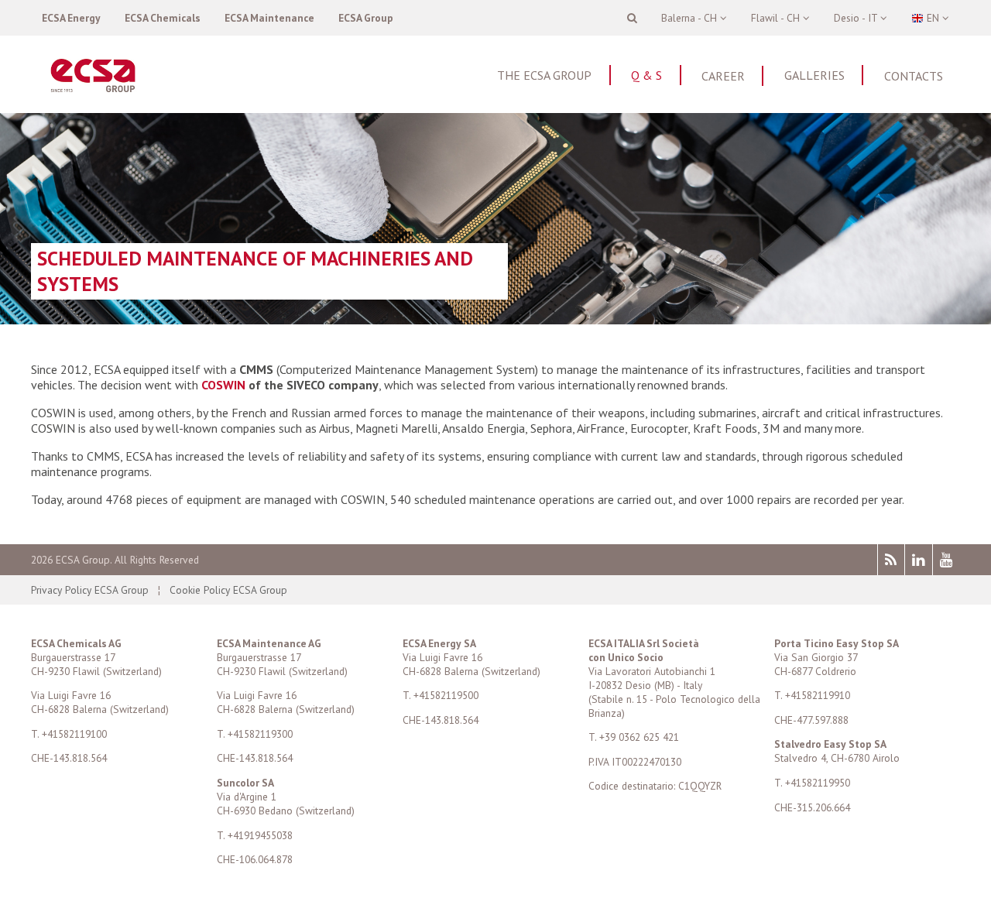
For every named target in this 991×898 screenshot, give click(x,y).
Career (723, 76)
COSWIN (221, 384)
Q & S (646, 75)
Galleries (814, 75)
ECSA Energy (71, 18)
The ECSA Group (544, 75)
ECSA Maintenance (269, 18)
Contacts (913, 76)
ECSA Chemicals (163, 18)
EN (933, 18)
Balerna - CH (690, 18)
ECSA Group (365, 18)
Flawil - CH (777, 18)
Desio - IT (857, 18)
